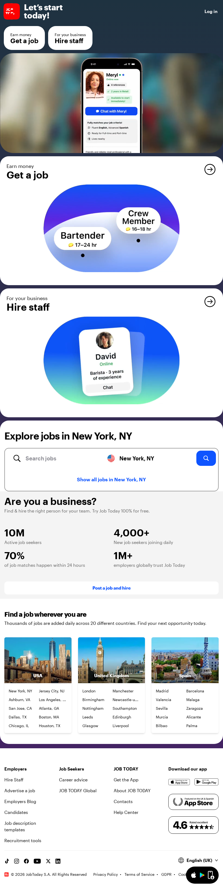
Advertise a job (19, 790)
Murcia (162, 717)
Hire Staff (13, 779)
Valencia (163, 699)
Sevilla (162, 708)
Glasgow (90, 725)
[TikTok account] (6, 861)
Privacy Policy (105, 874)
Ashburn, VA (19, 699)
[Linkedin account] (57, 861)
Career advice (73, 779)
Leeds (87, 717)
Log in (211, 11)
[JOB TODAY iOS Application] (179, 781)
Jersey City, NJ (51, 691)
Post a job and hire (111, 587)
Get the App (126, 779)
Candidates (16, 812)
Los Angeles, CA (53, 699)
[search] (206, 458)
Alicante (193, 717)
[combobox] (58, 458)
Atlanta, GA (49, 708)
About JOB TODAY (132, 790)
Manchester (123, 691)
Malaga (193, 699)
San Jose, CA (20, 708)
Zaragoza (194, 708)
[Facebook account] (26, 861)
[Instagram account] (16, 861)
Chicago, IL (19, 725)
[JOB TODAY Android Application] (206, 781)
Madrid (162, 691)
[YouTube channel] (37, 861)
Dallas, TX (18, 717)
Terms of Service (139, 874)
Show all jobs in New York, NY (111, 479)
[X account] (48, 861)
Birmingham (93, 699)
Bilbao (161, 725)
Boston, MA (49, 717)
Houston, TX (49, 725)
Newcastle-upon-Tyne (132, 699)
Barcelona (195, 691)
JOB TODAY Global (78, 790)
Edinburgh (122, 717)
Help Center (126, 812)
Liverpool (121, 725)
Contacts (123, 801)
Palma (191, 725)
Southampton (125, 708)
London (88, 691)
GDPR (166, 874)
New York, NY (20, 691)
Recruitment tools (22, 840)
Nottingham (93, 708)
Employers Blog (20, 801)
